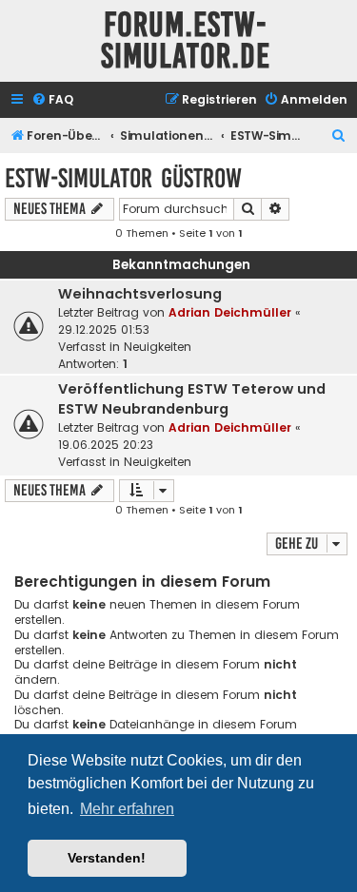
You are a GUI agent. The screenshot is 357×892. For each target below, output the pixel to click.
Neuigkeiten (157, 347)
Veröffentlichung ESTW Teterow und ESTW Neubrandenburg (192, 398)
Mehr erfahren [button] (127, 809)
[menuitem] (52, 100)
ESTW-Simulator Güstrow (123, 178)
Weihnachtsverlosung (140, 293)
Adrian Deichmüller (230, 312)
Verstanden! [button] (107, 857)
